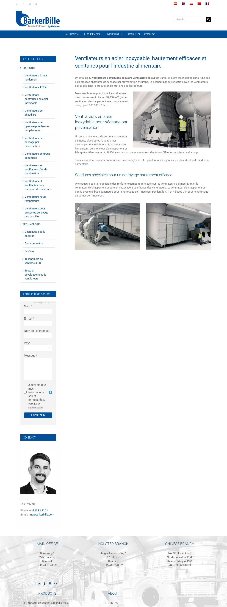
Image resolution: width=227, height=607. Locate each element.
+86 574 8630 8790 (180, 565)
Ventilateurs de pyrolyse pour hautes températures (37, 126)
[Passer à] (175, 4)
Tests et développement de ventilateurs (35, 274)
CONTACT (114, 603)
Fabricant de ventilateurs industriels (47, 603)
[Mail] (55, 583)
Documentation (34, 243)
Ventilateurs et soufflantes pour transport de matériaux (38, 185)
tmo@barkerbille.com (41, 514)
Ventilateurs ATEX (35, 87)
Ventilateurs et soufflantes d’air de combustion (36, 169)
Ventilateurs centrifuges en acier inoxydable (36, 99)
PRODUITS (29, 68)
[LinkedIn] (39, 583)
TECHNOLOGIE (31, 224)
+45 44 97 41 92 (47, 565)
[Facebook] (44, 583)
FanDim (29, 251)
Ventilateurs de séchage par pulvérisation (34, 142)
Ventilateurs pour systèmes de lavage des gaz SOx (36, 212)
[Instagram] (50, 583)
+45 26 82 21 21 (38, 510)
